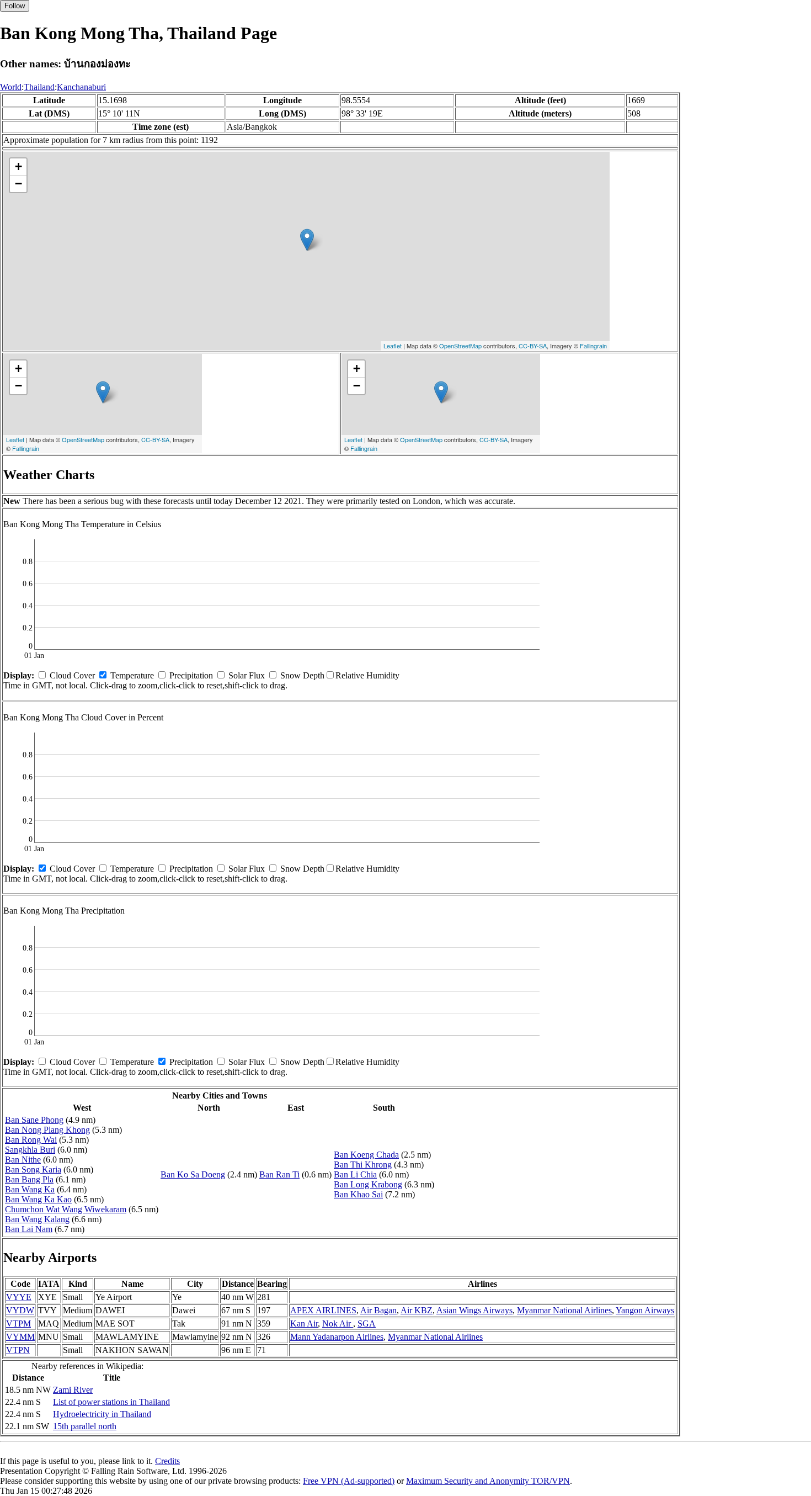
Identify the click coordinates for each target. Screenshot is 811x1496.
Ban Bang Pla (29, 1179)
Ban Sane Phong (34, 1119)
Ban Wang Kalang (37, 1219)
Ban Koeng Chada (366, 1154)
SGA (367, 1323)
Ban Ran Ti (279, 1174)
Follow (14, 6)
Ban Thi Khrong (363, 1164)
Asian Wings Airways (474, 1310)
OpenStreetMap (460, 345)
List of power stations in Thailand (111, 1402)
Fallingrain (593, 345)
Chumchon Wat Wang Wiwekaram (65, 1209)
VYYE (18, 1297)
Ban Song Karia (33, 1169)
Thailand (39, 87)
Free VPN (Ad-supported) (348, 1481)
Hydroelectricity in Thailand (102, 1414)
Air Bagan (378, 1310)
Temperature (132, 675)
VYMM (20, 1336)
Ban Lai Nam (28, 1229)
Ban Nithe (23, 1159)
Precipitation (191, 675)
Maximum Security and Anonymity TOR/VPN (488, 1481)
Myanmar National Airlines (564, 1310)
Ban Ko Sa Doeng (193, 1174)
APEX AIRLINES (323, 1310)
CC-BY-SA (533, 345)
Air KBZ (417, 1310)
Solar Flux (246, 675)
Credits (167, 1461)
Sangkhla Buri (30, 1149)
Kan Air (304, 1323)
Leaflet (392, 345)
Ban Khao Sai (358, 1194)
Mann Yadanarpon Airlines (336, 1336)
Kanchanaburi (81, 87)
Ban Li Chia (355, 1174)
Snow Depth (302, 675)
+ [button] (18, 166)
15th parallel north (84, 1426)
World (11, 87)
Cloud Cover (72, 675)
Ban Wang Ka (30, 1189)
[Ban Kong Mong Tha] (307, 240)
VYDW (20, 1310)
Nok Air (337, 1323)
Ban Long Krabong (368, 1184)
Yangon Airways (645, 1310)
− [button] (18, 183)
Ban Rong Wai (31, 1139)
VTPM (18, 1323)
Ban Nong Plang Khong (47, 1129)
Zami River (73, 1389)
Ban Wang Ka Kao (38, 1199)
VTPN (18, 1350)
